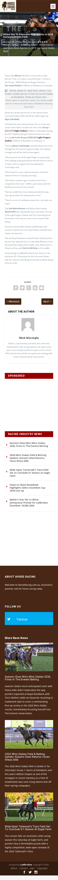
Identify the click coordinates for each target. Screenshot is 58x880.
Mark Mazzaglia (30, 41)
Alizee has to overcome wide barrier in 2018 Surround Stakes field (28, 35)
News (15, 44)
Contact (23, 868)
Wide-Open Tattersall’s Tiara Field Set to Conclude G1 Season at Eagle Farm (30, 472)
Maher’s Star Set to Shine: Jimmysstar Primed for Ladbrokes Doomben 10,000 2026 (29, 502)
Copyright (42, 868)
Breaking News (29, 44)
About (14, 868)
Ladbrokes (26, 864)
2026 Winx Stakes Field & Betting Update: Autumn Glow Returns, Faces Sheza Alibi (28, 457)
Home (6, 44)
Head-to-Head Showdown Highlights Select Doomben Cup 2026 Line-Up (27, 487)
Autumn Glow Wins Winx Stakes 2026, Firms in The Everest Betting (29, 444)
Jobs (32, 868)
